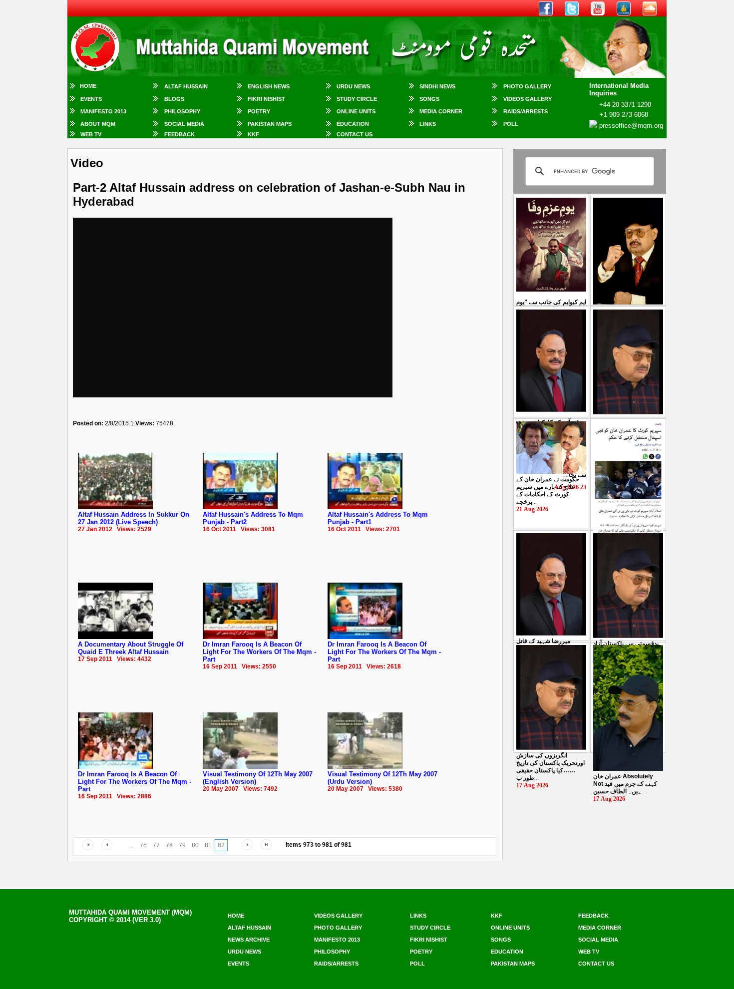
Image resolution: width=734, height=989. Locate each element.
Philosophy (182, 111)
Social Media (184, 124)
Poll (510, 124)
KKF (253, 134)
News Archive (249, 940)
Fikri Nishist (266, 99)
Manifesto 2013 (103, 111)
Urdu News (353, 86)
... (547, 490)
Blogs (174, 99)
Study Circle (357, 99)
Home (88, 86)
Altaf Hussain (186, 86)
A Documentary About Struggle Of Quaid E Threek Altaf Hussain (130, 648)
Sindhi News (437, 86)
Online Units (356, 111)
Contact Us (354, 134)
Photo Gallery (527, 86)
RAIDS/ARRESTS (525, 111)
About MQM (97, 124)
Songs (429, 99)
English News (269, 86)
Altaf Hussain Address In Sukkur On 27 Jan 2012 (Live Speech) (133, 518)
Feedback (179, 134)
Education (353, 124)
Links (427, 124)
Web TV (90, 134)
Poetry (259, 111)
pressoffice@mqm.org (631, 125)
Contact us (596, 964)
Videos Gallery (527, 99)
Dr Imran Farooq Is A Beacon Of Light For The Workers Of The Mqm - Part (259, 652)
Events (91, 99)
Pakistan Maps (270, 124)
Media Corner (440, 111)
